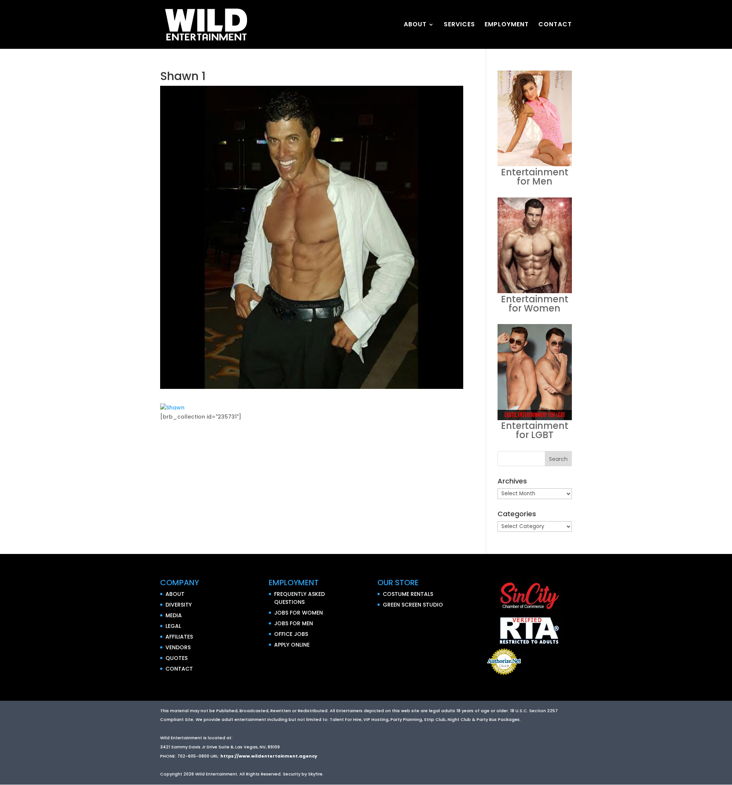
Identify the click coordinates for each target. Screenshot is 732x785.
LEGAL (173, 626)
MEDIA (173, 615)
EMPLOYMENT (507, 25)
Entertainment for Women (534, 304)
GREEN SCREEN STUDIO (413, 604)
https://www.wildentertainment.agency (268, 756)
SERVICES (459, 25)
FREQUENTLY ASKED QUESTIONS (299, 598)
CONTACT (555, 25)
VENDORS (178, 647)
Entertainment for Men (534, 177)
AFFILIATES (179, 637)
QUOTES (176, 658)
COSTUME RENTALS (408, 594)
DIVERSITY (178, 604)
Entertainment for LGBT (534, 430)
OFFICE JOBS (291, 634)
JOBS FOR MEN (293, 623)
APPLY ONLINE (292, 645)
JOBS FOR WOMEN (298, 612)
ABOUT (415, 25)
